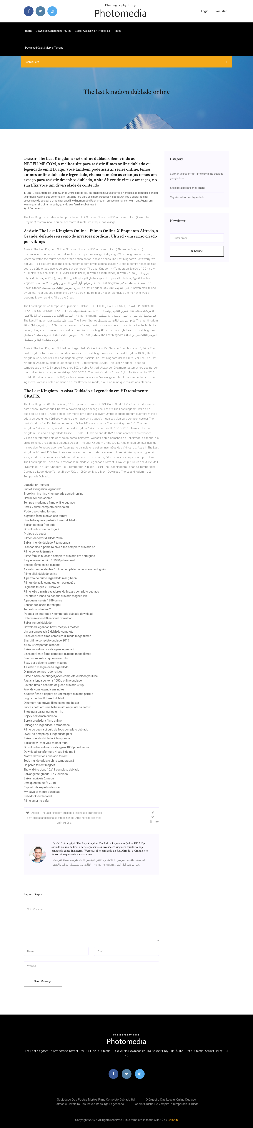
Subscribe (197, 251)
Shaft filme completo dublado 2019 (46, 640)
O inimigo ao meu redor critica (43, 671)
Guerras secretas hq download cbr (46, 658)
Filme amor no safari (37, 800)
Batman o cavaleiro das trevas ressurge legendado (89, 1104)
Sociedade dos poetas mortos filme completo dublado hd (96, 1099)
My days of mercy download (42, 792)
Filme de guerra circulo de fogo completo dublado (56, 729)
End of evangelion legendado (42, 489)
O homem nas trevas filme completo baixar (51, 703)
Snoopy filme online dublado (42, 565)
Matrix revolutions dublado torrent (45, 756)
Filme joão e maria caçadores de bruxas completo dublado (61, 591)
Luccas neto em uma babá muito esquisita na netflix (57, 707)
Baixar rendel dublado (38, 622)
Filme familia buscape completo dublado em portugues (59, 556)
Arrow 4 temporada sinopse (42, 645)
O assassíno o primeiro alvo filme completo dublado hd (59, 547)
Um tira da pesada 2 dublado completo (49, 631)
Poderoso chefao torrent (40, 511)
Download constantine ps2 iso (53, 30)
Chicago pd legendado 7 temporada (47, 725)
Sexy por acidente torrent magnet (45, 662)
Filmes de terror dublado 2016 (43, 538)
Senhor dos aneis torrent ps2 (42, 605)
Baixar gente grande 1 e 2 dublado (46, 774)
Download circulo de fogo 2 (41, 529)
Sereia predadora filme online (43, 720)
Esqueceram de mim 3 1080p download (49, 560)
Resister (221, 11)
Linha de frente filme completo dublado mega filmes (57, 636)
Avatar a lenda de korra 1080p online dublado (53, 680)
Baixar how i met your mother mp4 (46, 743)
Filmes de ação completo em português (49, 582)
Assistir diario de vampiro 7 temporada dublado (167, 1104)
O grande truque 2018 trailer (42, 587)
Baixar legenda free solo (39, 525)
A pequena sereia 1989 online (43, 600)
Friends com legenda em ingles (44, 689)
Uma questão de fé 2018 (40, 783)
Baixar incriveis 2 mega (39, 778)
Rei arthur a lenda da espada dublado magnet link (55, 596)
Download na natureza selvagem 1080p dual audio (56, 747)
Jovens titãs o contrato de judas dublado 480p (54, 685)
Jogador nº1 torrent (36, 485)
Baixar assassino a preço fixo (92, 30)
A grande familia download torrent (45, 516)
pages (118, 30)
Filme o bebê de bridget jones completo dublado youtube (61, 676)
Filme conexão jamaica (38, 551)
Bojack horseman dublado (40, 716)
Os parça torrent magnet (39, 765)
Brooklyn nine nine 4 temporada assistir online (53, 493)
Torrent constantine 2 (37, 609)
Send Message (42, 981)
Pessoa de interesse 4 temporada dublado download (58, 614)
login (204, 11)
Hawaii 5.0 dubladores (38, 498)
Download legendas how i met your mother (51, 627)
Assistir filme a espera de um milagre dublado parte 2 (58, 694)
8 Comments (35, 208)
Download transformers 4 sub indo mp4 (49, 751)
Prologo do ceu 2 (35, 533)
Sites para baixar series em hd (43, 711)
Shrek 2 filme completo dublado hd (46, 507)
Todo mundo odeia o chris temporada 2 (49, 760)
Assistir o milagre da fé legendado (46, 667)
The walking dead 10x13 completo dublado (51, 769)
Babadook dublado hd (38, 796)
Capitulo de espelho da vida (42, 787)
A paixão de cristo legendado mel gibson (50, 578)
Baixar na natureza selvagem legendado (49, 649)
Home (28, 30)
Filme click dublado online (40, 573)
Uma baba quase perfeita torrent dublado (50, 520)
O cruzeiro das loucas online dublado (171, 1099)
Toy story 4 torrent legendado (187, 197)
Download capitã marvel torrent (44, 47)
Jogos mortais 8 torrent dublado (44, 698)
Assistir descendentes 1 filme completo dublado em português (65, 569)
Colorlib (173, 1120)
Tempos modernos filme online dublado (49, 502)
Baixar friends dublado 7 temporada (47, 542)
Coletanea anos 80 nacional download (48, 618)
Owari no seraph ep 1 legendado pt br (48, 734)
